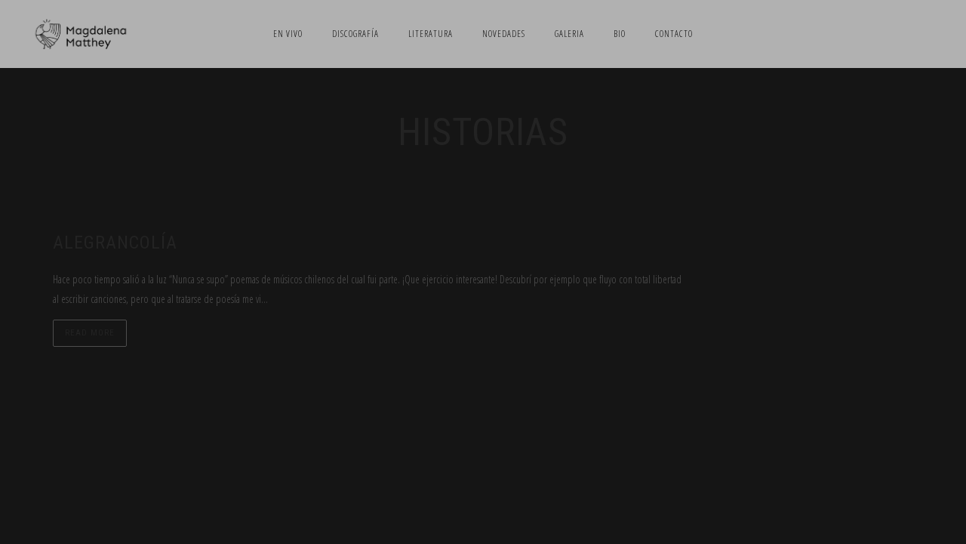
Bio (620, 33)
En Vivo (288, 33)
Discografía (355, 33)
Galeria (569, 33)
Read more (90, 333)
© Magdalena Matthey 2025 (483, 431)
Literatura (430, 33)
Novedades (503, 33)
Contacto (674, 33)
